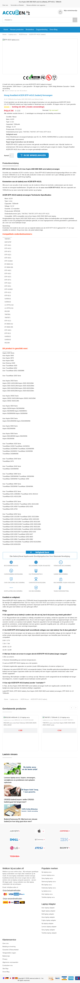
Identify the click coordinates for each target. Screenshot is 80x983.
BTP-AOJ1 (47, 132)
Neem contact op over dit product (15, 90)
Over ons (5, 5)
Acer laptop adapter (48, 908)
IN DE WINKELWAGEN (34, 155)
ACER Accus (23, 34)
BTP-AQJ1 (8, 254)
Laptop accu (12, 34)
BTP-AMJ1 (8, 270)
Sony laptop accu (47, 878)
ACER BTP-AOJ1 (51, 228)
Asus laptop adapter (48, 917)
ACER (12, 119)
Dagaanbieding (42, 29)
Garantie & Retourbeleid (10, 949)
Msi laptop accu (47, 884)
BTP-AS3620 (8, 261)
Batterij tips (6, 956)
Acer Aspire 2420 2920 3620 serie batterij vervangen (44, 602)
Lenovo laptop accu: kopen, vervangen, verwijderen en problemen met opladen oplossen (19, 780)
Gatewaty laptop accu (49, 888)
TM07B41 (26, 132)
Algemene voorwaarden (10, 962)
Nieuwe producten (17, 29)
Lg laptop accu (46, 891)
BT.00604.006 (9, 267)
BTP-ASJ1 (8, 292)
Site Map (5, 968)
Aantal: (6, 155)
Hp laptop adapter (47, 923)
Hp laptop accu (46, 872)
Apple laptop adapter (48, 911)
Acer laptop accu (47, 894)
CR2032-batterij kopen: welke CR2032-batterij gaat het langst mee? (19, 801)
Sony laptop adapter (48, 930)
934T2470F (8, 242)
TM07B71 (33, 132)
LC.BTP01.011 (9, 308)
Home (6, 29)
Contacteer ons (7, 965)
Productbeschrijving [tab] (10, 163)
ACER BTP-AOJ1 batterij (37, 34)
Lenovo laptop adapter (49, 926)
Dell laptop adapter (48, 914)
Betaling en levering (9, 946)
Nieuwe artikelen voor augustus (35, 5)
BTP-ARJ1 (8, 258)
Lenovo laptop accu (48, 875)
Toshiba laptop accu (48, 897)
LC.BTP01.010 (9, 305)
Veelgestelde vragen (9, 953)
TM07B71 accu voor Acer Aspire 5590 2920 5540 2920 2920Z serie (59, 724)
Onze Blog (53, 29)
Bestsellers (30, 29)
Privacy (4, 959)
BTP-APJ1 (8, 251)
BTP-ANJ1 (40, 132)
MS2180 (7, 311)
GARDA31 (8, 298)
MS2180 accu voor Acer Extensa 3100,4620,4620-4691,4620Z (20, 724)
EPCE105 (18, 129)
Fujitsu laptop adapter (49, 920)
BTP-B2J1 (8, 295)
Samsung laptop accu (49, 881)
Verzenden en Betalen (17, 5)
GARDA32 (8, 302)
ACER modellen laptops (26, 172)
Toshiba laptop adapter (49, 933)
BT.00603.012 (9, 264)
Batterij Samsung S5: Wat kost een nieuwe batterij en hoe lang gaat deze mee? (20, 820)
